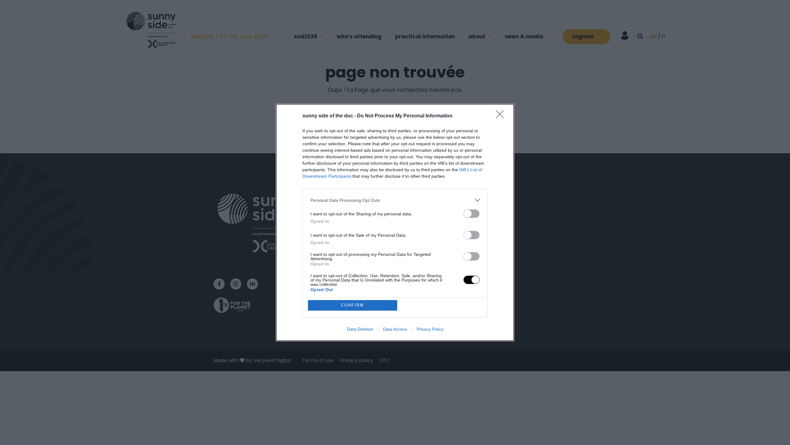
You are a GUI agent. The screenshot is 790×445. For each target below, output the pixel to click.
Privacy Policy (430, 329)
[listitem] (395, 200)
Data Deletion (360, 329)
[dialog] (395, 222)
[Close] (502, 116)
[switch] (472, 214)
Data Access (395, 329)
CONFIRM (352, 305)
